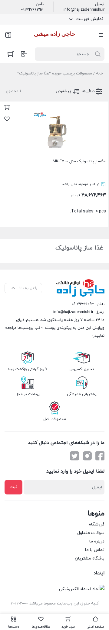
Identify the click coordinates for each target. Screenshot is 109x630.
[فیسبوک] (99, 455)
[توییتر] (74, 455)
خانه (99, 73)
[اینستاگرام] (87, 455)
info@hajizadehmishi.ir (84, 9)
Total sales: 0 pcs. (79, 186)
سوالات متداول (90, 533)
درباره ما (96, 541)
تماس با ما (94, 550)
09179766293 (32, 9)
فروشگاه (96, 524)
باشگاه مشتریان (89, 558)
